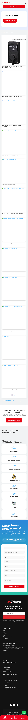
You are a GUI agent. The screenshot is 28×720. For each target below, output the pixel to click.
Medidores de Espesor (10, 687)
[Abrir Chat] (24, 712)
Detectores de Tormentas (11, 680)
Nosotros (5, 633)
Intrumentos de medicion (9, 645)
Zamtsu (3, 32)
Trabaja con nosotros (7, 667)
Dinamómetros (8, 683)
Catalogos (5, 638)
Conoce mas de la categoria (10, 24)
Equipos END (8, 685)
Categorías (14, 6)
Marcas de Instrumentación (9, 636)
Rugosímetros (8, 689)
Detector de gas (9, 682)
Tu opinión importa (6, 669)
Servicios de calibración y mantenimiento (13, 647)
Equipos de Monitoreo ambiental (11, 648)
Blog (4, 632)
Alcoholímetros (8, 677)
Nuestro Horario (7, 671)
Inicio (4, 630)
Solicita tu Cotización (10, 20)
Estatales (5, 650)
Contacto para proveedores (8, 665)
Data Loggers (8, 678)
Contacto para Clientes (9, 662)
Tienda (4, 635)
